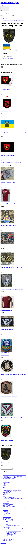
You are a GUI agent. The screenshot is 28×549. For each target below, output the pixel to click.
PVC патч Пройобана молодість (8, 245)
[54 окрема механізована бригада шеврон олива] (9, 42)
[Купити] (1, 94)
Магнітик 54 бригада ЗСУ (7, 89)
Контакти (10, 5)
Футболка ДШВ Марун (6, 310)
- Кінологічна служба (11, 533)
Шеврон (2, 162)
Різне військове (6, 18)
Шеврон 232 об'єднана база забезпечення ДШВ (11, 417)
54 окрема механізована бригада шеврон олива (13, 20)
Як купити (5, 5)
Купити (9, 56)
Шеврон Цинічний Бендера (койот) (9, 396)
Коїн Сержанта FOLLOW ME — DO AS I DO (11, 267)
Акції (2, 5)
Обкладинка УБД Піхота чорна (8, 182)
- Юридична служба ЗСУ (12, 536)
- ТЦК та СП (9, 535)
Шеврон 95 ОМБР (5, 355)
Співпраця (3, 547)
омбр (21, 162)
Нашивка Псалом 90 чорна (7, 329)
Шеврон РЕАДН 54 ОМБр (7, 440)
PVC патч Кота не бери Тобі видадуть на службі (12, 289)
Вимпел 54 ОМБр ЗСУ (6, 111)
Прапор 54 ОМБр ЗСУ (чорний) (8, 155)
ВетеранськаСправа (10, 2)
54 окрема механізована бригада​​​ (12, 162)
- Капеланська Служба (11, 534)
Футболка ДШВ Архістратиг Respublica (10, 203)
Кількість (3, 56)
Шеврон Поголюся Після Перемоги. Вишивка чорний (13, 374)
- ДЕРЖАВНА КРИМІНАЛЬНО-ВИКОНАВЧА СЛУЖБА (13, 532)
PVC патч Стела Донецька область (9, 225)
